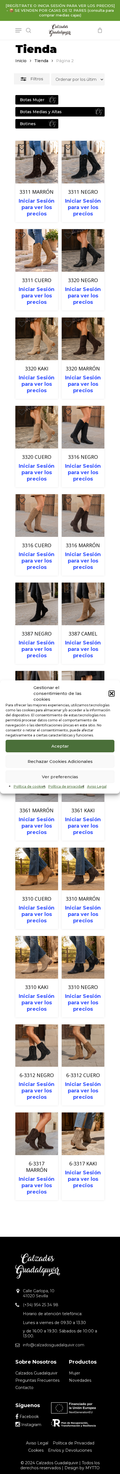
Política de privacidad (66, 786)
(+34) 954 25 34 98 (40, 1304)
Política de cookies (29, 786)
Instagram (30, 1424)
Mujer (74, 1373)
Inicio (21, 60)
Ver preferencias (60, 776)
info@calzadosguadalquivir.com (53, 1344)
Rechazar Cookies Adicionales (60, 761)
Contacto (24, 1387)
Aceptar (60, 746)
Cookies (36, 1450)
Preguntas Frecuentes (37, 1380)
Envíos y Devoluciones (70, 1450)
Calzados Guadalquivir (36, 1373)
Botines (28, 123)
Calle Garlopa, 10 (38, 1290)
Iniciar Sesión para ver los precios (36, 207)
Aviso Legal (97, 786)
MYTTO (92, 1467)
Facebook (28, 1416)
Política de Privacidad (73, 1443)
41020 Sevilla (35, 1295)
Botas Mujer (32, 99)
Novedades (80, 1380)
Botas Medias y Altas (41, 111)
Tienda (41, 60)
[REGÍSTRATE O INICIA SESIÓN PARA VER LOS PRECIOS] (60, 5)
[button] (111, 693)
